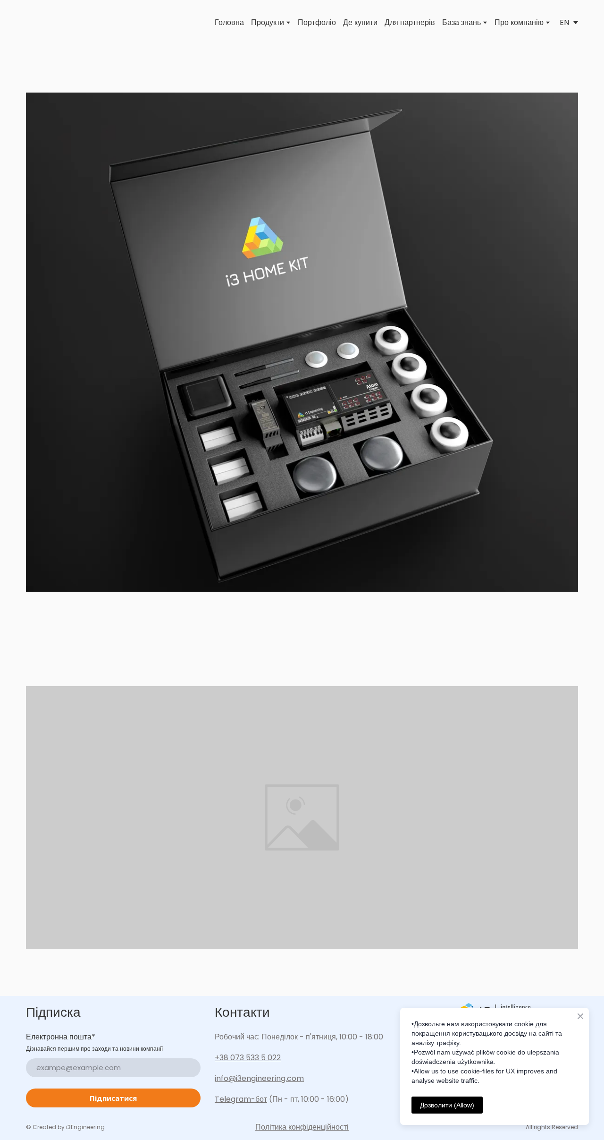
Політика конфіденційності (302, 1127)
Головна (229, 22)
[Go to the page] (39, 22)
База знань (461, 22)
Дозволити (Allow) (447, 1105)
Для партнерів (410, 22)
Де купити (360, 22)
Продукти (267, 22)
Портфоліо (317, 22)
